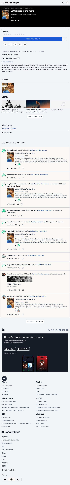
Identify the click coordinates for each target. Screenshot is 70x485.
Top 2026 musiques (42, 417)
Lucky (38, 391)
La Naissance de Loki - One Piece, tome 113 (17, 423)
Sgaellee (10, 296)
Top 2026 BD (6, 417)
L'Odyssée (5, 391)
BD (3, 414)
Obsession (5, 388)
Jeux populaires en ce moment (12, 410)
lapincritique (11, 175)
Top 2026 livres (41, 401)
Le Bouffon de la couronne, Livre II (48, 407)
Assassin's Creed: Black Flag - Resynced (16, 407)
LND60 (9, 255)
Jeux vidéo (7, 398)
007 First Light (7, 404)
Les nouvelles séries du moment (47, 394)
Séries (39, 382)
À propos (5, 437)
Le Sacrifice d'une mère (26, 8)
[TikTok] (60, 330)
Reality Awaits (40, 423)
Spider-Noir (40, 388)
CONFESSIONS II (42, 420)
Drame (16, 8)
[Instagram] (56, 330)
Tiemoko (10, 222)
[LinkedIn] (63, 330)
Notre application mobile (10, 440)
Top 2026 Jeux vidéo (9, 401)
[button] (67, 2)
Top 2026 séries (41, 386)
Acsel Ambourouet (13, 210)
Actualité (5, 394)
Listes (5, 97)
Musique (40, 414)
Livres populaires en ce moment (47, 410)
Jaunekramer (11, 274)
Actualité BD (6, 426)
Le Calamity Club (41, 404)
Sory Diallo (10, 265)
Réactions (7, 125)
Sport (16, 54)
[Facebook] (52, 330)
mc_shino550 (11, 184)
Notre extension (7, 443)
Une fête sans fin (8, 420)
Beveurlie (10, 150)
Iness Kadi (10, 231)
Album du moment (42, 426)
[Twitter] (49, 330)
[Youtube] (67, 330)
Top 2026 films (7, 386)
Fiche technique (7, 62)
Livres (39, 398)
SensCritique (5, 8)
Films (11, 8)
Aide (3, 446)
